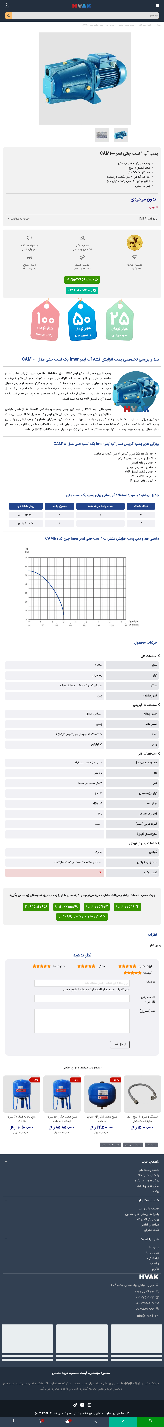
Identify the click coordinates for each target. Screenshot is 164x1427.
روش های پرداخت (148, 1185)
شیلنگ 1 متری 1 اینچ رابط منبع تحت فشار (142, 1119)
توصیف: (150, 982)
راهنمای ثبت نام (149, 1170)
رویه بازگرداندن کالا (148, 1219)
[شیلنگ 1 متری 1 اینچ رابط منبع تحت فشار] (142, 1094)
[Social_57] (74, 1405)
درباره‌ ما (154, 1247)
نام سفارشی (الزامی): (148, 999)
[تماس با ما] (95, 1422)
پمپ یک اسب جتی (110, 1145)
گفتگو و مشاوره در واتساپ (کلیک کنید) (80, 916)
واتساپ (154, 1263)
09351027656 (78, 290)
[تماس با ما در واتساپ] (150, 1422)
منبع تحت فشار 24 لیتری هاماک (102, 1119)
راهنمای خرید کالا (148, 1175)
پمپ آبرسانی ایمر (132, 1145)
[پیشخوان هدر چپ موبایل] (7, 6)
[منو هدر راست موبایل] (157, 6)
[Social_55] (82, 1405)
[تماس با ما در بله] (123, 1422)
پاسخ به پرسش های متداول (142, 1214)
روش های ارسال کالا (147, 1180)
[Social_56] (89, 1405)
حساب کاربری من (148, 1208)
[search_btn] (8, 15)
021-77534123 (129, 907)
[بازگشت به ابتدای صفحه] (13, 1422)
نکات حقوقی (151, 1230)
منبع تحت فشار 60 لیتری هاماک (22, 1119)
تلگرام (155, 1268)
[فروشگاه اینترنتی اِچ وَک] (82, 6)
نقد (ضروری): (147, 1011)
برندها (155, 1191)
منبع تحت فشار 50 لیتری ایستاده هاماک (62, 1119)
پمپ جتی (151, 1145)
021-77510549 (68, 907)
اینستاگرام (153, 1258)
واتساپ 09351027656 (80, 279)
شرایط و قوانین (150, 1224)
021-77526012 (98, 907)
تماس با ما (152, 1252)
